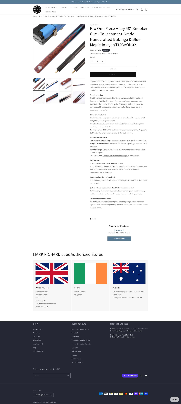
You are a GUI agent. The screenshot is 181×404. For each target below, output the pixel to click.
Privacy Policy (76, 359)
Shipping (102, 53)
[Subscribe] (68, 375)
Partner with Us (38, 351)
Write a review (119, 238)
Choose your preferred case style (115, 156)
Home (35, 16)
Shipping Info (76, 351)
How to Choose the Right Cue (81, 344)
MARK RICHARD (41, 402)
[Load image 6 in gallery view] (52, 97)
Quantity (92, 57)
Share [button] (94, 219)
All (39, 16)
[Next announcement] (147, 2)
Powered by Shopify (51, 402)
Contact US (75, 337)
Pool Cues (36, 333)
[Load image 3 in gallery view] (65, 84)
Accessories (37, 340)
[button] (51, 7)
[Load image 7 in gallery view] (65, 97)
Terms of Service (77, 362)
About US (75, 333)
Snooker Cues (37, 329)
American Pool (38, 344)
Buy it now (113, 75)
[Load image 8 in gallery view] (79, 97)
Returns (74, 355)
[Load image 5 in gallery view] (39, 97)
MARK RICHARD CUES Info (80, 329)
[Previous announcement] (33, 2)
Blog (34, 348)
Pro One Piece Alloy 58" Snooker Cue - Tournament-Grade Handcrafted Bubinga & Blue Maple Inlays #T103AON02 (79, 16)
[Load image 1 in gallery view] (39, 84)
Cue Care (75, 348)
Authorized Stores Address (81, 340)
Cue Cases (36, 337)
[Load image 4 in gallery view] (79, 84)
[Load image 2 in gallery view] (52, 84)
